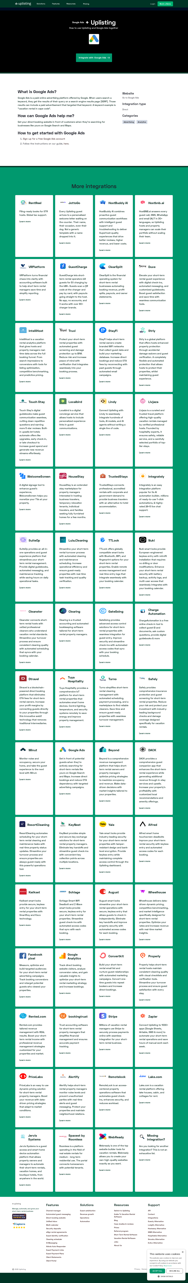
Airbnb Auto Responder (56, 1246)
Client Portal (51, 1261)
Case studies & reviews (124, 1224)
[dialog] (166, 1264)
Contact (151, 1214)
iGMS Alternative (155, 1232)
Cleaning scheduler (54, 1239)
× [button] (183, 1252)
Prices (116, 1227)
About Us (118, 1245)
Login (152, 4)
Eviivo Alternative (155, 1243)
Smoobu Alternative (156, 1239)
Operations (84, 1218)
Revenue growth (87, 1214)
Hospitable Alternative (157, 1236)
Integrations (153, 1218)
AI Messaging (51, 1243)
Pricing (86, 4)
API (149, 1210)
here (66, 144)
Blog (116, 1220)
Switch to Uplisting (122, 1210)
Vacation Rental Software (124, 1238)
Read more (168, 1266)
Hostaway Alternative (157, 1228)
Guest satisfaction (87, 1210)
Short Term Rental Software (125, 1235)
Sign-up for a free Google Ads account (44, 139)
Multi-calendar (52, 1225)
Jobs (116, 1242)
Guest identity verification (57, 1236)
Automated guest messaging (58, 1214)
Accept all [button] (157, 1271)
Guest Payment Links (55, 1250)
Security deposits (53, 1228)
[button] (42, 3)
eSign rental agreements (56, 1232)
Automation (85, 1221)
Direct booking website (56, 1218)
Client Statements (53, 1257)
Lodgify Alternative (156, 1225)
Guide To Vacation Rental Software (124, 1215)
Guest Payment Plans (55, 1253)
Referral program (121, 1231)
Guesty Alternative (156, 1221)
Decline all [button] (174, 1271)
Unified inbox (51, 1221)
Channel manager (53, 1210)
